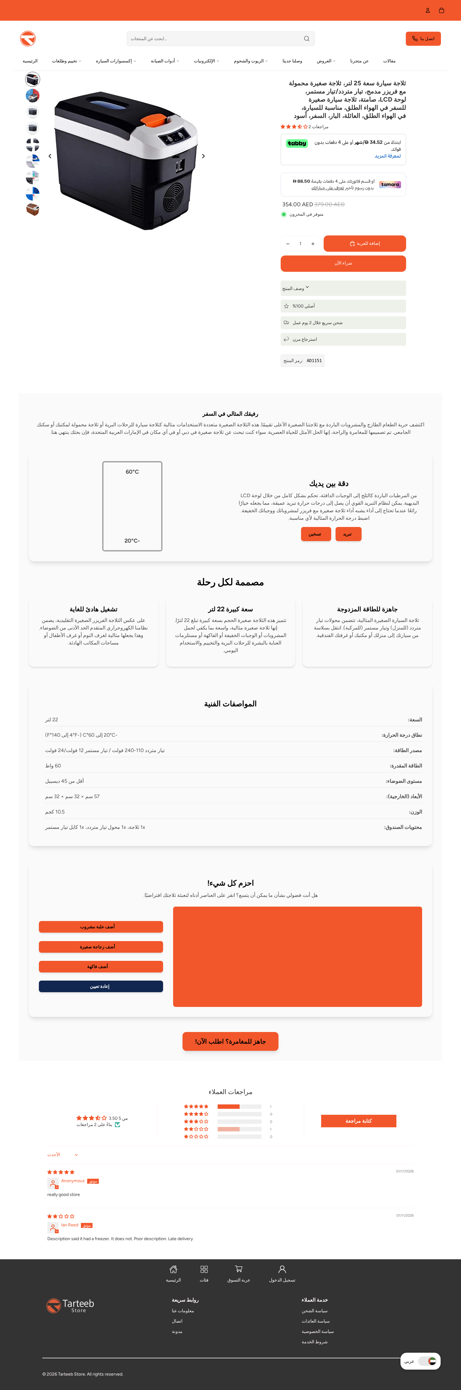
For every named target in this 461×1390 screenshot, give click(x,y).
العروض (324, 61)
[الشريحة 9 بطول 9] (33, 209)
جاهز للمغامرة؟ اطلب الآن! (230, 1041)
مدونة (177, 1331)
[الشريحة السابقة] (48, 157)
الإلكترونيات (204, 61)
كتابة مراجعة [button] (359, 1121)
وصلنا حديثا (292, 61)
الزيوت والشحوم (249, 61)
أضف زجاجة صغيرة (97, 947)
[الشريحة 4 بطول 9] (33, 128)
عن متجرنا (359, 61)
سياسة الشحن (315, 1311)
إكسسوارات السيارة (114, 61)
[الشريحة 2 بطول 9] (33, 96)
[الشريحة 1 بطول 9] (33, 79)
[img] (60, 1172)
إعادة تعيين (99, 986)
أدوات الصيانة (163, 61)
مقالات (389, 61)
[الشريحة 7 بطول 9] (33, 177)
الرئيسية (30, 61)
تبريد (347, 534)
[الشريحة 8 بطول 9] (33, 194)
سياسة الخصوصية (318, 1331)
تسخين (315, 534)
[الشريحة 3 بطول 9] (33, 112)
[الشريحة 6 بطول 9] (33, 161)
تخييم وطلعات (64, 61)
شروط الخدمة (315, 1342)
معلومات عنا (183, 1311)
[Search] (306, 38)
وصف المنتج (293, 288)
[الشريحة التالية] (205, 157)
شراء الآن (343, 263)
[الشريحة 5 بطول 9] (33, 145)
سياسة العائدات (316, 1321)
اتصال (177, 1321)
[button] (427, 1361)
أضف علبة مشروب (97, 926)
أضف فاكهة (97, 966)
